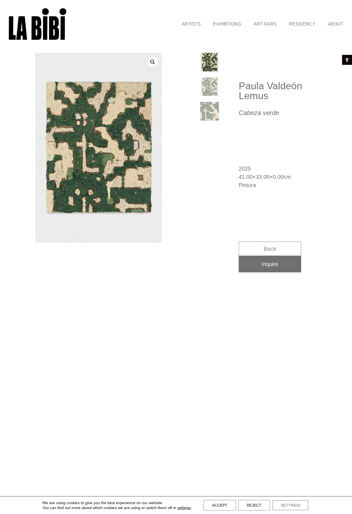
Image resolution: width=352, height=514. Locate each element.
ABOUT (335, 24)
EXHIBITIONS (227, 24)
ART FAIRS (265, 24)
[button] (347, 60)
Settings (290, 505)
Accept (219, 505)
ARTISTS (191, 24)
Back (270, 248)
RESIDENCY (302, 24)
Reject (254, 505)
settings (184, 507)
